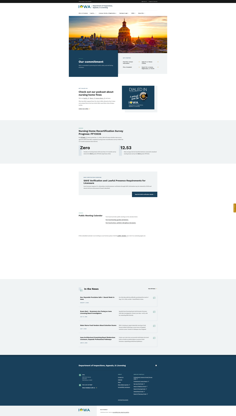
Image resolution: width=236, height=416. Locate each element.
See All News (151, 288)
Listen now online (83, 108)
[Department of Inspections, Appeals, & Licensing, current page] (85, 6)
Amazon (99, 98)
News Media (123, 384)
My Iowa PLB (138, 384)
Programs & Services (153, 1)
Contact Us (120, 377)
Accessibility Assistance (124, 387)
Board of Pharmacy (140, 394)
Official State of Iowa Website (85, 1)
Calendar (120, 379)
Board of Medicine (140, 386)
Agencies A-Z (144, 1)
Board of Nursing (139, 389)
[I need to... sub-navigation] (96, 13)
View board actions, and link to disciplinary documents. (121, 223)
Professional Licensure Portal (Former (143, 378)
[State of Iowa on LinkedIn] (156, 366)
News (119, 382)
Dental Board (138, 391)
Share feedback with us (88, 387)
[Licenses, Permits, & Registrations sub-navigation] (116, 13)
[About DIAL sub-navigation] (145, 13)
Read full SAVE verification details (144, 194)
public (122, 236)
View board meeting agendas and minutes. (117, 220)
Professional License (141, 381)
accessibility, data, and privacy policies (121, 412)
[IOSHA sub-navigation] (135, 13)
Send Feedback (103, 409)
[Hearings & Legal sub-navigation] (128, 13)
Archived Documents (123, 400)
